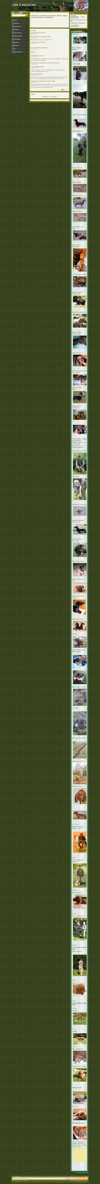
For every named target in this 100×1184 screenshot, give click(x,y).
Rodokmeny (17, 39)
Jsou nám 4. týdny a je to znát (38, 32)
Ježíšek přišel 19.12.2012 (37, 55)
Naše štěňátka (18, 52)
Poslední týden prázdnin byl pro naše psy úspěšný (43, 81)
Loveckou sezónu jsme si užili (38, 42)
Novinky (16, 29)
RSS (85, 1)
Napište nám (17, 26)
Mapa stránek (80, 1)
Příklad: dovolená (45, 96)
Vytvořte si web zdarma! (71, 1178)
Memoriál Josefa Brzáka (37, 73)
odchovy (16, 45)
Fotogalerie (17, 32)
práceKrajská (54, 96)
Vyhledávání (15, 13)
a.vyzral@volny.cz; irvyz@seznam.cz (75, 25)
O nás (15, 20)
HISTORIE (16, 42)
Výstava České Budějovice (37, 66)
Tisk (75, 1)
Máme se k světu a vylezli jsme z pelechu (41, 36)
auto (50, 96)
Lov (15, 48)
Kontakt (16, 23)
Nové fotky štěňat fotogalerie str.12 (39, 47)
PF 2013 (33, 51)
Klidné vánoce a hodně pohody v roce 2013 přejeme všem (45, 62)
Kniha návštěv (18, 36)
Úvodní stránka (69, 1)
